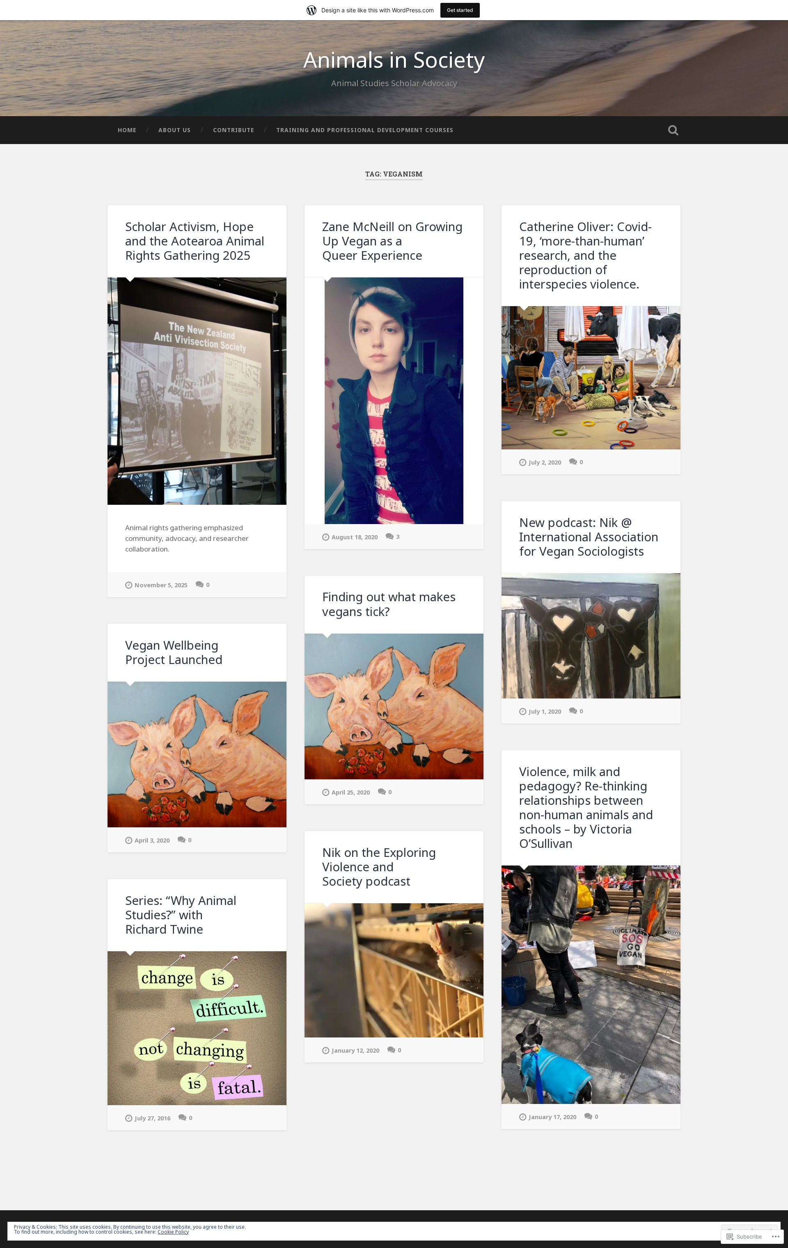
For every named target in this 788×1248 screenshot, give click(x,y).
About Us (174, 130)
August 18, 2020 (355, 537)
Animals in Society (394, 59)
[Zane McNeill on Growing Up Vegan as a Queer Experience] (394, 400)
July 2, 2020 (545, 462)
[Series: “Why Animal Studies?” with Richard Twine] (197, 1028)
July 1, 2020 (545, 711)
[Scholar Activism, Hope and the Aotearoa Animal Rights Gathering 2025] (197, 391)
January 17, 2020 (552, 1117)
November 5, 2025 (161, 585)
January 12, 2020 (355, 1050)
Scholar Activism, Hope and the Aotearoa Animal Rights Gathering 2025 (194, 240)
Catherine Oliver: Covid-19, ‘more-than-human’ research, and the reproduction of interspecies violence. (585, 255)
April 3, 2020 (152, 840)
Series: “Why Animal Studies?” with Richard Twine (180, 914)
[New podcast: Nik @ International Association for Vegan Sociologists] (591, 635)
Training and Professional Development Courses (365, 130)
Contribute (233, 130)
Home (127, 130)
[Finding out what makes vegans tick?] (394, 707)
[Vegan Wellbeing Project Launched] (197, 755)
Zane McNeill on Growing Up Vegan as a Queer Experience (392, 240)
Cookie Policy (173, 1231)
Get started (460, 10)
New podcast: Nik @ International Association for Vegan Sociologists (588, 536)
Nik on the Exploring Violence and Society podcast (379, 866)
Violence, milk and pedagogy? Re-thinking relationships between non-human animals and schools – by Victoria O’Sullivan (586, 807)
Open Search (673, 130)
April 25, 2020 (351, 792)
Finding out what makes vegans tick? (389, 604)
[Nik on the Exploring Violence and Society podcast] (394, 970)
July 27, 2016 (152, 1118)
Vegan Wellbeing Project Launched (173, 652)
